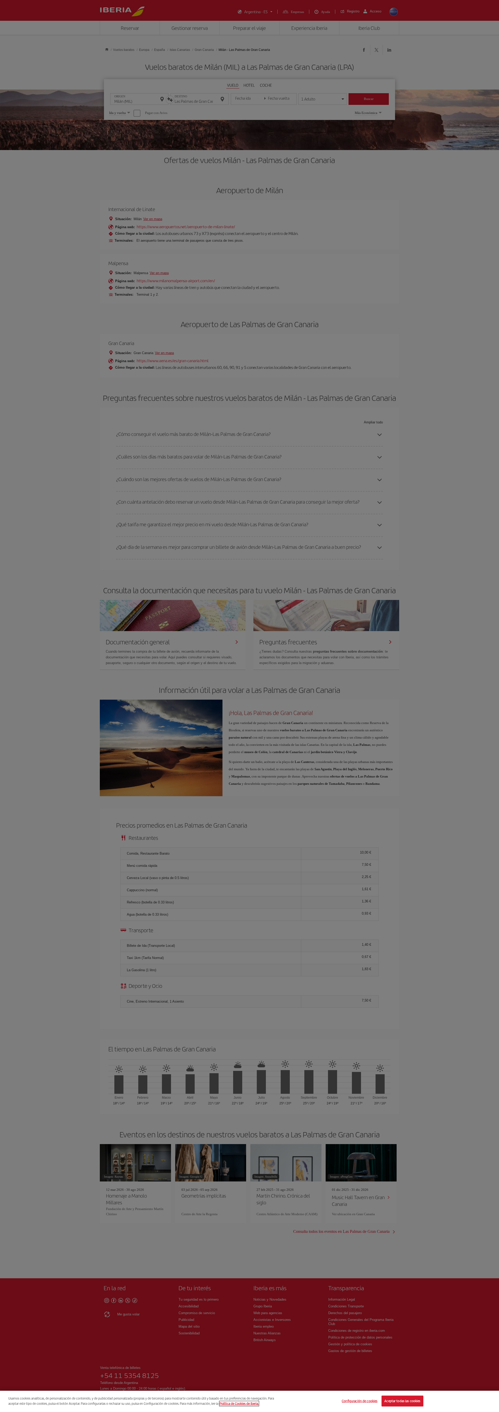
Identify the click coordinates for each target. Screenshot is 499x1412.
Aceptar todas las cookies (402, 1401)
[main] (249, 1401)
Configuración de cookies (359, 1401)
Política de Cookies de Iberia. (239, 1403)
